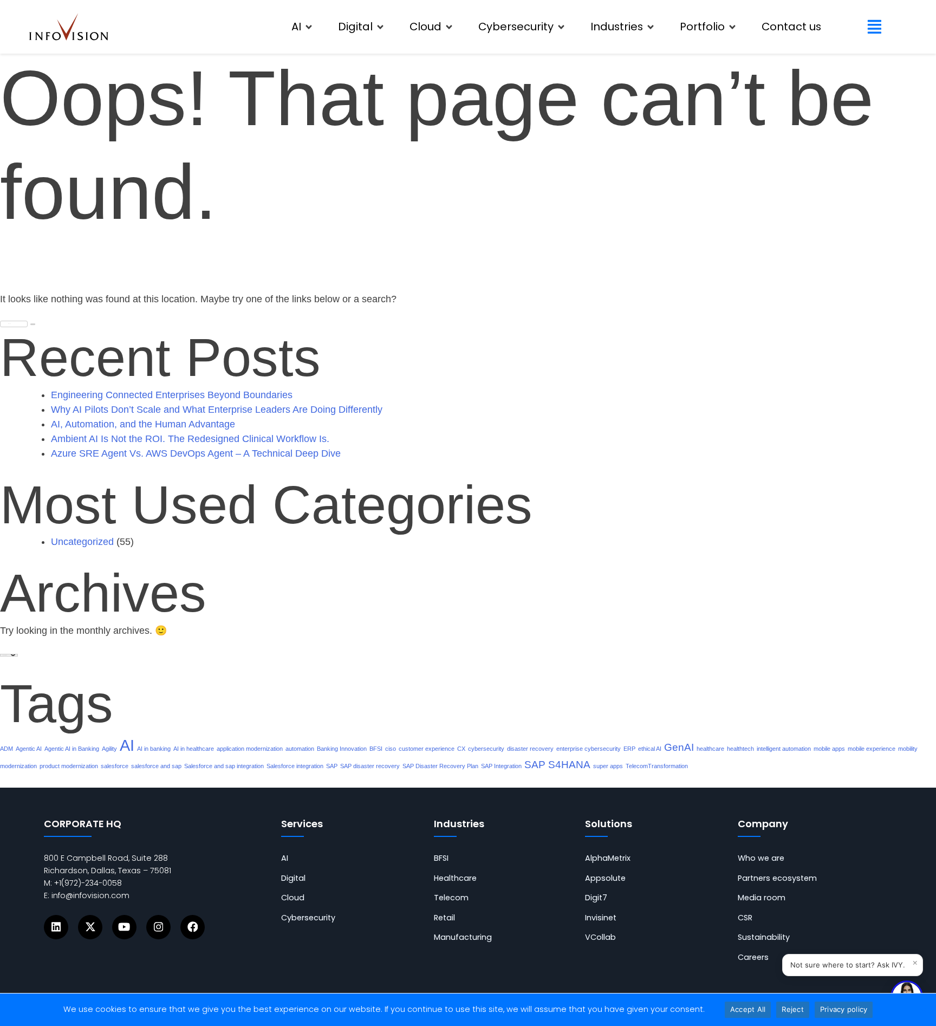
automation (299, 748)
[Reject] (922, 1009)
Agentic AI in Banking (71, 748)
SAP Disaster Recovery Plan (440, 766)
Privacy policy (844, 1009)
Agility (109, 748)
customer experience (426, 748)
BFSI (375, 748)
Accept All (748, 1009)
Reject (793, 1009)
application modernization (250, 748)
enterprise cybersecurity (588, 748)
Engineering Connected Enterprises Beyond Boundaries (171, 394)
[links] (68, 26)
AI (127, 745)
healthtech (740, 748)
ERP (629, 748)
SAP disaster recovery (370, 766)
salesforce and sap (156, 766)
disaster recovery (530, 748)
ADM (6, 748)
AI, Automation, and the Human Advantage (143, 424)
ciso (390, 748)
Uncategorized (82, 541)
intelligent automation (784, 748)
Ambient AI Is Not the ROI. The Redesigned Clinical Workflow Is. (190, 438)
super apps (608, 766)
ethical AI (649, 748)
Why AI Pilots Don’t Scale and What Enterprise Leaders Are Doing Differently (216, 409)
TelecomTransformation (657, 766)
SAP (331, 766)
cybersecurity (486, 748)
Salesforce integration (294, 766)
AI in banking (154, 748)
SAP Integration (501, 766)
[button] (302, 27)
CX (461, 748)
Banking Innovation (342, 748)
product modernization (69, 766)
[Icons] (56, 927)
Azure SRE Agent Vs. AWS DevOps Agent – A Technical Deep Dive (196, 453)
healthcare (710, 748)
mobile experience (871, 748)
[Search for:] (14, 321)
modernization (18, 766)
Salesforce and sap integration (224, 766)
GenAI (679, 747)
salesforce (114, 766)
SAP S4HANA (557, 764)
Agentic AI (29, 748)
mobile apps (829, 748)
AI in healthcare (193, 748)
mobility (908, 748)
